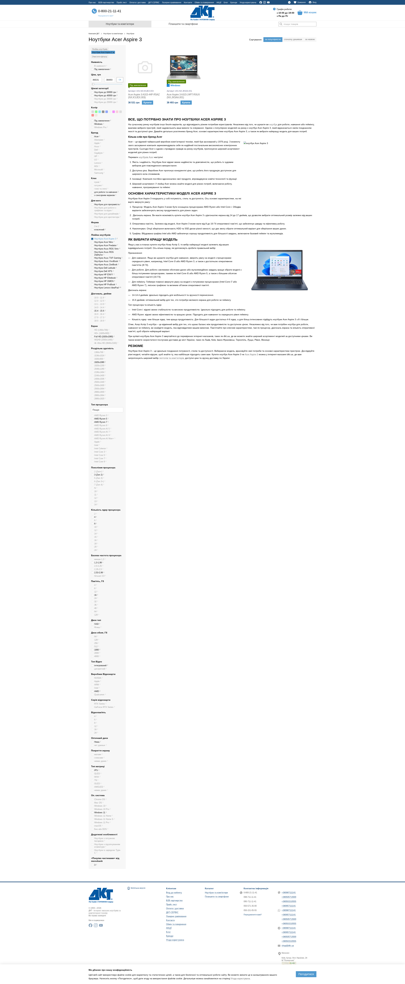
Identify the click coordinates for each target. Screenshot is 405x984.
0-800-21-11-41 (109, 11)
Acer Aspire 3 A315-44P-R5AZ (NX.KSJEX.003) (144, 96)
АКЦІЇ (218, 2)
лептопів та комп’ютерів (171, 358)
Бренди (233, 2)
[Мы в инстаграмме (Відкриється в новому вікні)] (264, 2)
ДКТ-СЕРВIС (153, 2)
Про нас (92, 2)
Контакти (188, 2)
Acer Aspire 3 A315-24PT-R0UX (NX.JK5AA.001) (183, 96)
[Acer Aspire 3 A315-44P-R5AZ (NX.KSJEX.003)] (145, 67)
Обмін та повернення (204, 2)
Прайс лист (122, 2)
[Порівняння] (289, 2)
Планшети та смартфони (183, 24)
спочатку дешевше (293, 39)
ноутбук (273, 124)
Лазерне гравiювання (171, 2)
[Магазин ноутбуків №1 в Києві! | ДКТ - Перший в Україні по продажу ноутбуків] (101, 895)
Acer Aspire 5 (251, 354)
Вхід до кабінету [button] (174, 892)
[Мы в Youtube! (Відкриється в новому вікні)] (268, 2)
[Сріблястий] (92, 111)
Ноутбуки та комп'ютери (120, 24)
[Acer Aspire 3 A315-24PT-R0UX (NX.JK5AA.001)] (184, 67)
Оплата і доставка (137, 2)
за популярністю (273, 39)
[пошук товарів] (281, 24)
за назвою (310, 39)
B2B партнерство (106, 2)
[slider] (93, 84)
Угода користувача (248, 2)
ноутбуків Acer (146, 157)
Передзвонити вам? (105, 16)
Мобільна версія (137, 888)
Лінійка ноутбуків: (100, 49)
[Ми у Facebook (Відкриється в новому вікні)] (260, 2)
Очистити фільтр (99, 57)
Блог (226, 2)
